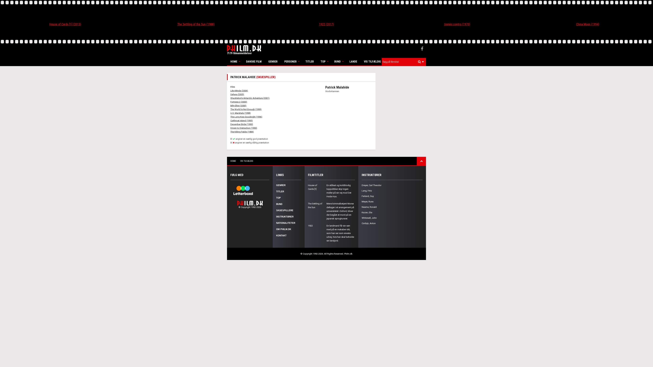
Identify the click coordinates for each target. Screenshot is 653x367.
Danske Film (254, 61)
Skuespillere (284, 210)
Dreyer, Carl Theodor (371, 185)
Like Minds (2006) (239, 90)
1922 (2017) (326, 24)
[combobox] (404, 62)
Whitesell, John (369, 218)
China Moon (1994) (587, 24)
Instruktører (285, 216)
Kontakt (281, 235)
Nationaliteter (285, 223)
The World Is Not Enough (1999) (246, 109)
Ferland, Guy (368, 196)
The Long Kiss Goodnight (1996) (246, 117)
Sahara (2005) (237, 94)
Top (323, 61)
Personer (290, 61)
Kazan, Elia (367, 212)
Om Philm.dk (283, 229)
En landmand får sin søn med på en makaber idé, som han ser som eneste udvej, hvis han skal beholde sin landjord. (340, 233)
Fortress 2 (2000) (238, 102)
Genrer (273, 61)
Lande (353, 61)
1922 (310, 225)
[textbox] (405, 62)
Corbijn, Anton (369, 223)
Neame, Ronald (369, 207)
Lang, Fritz (367, 190)
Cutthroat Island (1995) (241, 120)
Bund (337, 61)
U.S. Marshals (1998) (240, 113)
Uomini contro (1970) (457, 24)
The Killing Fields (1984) (242, 131)
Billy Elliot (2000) (238, 105)
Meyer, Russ (367, 201)
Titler (309, 61)
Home (233, 61)
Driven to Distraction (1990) (243, 128)
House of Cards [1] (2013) (65, 24)
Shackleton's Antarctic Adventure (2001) (250, 98)
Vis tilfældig (372, 61)
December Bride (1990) (241, 124)
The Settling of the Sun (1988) (196, 24)
